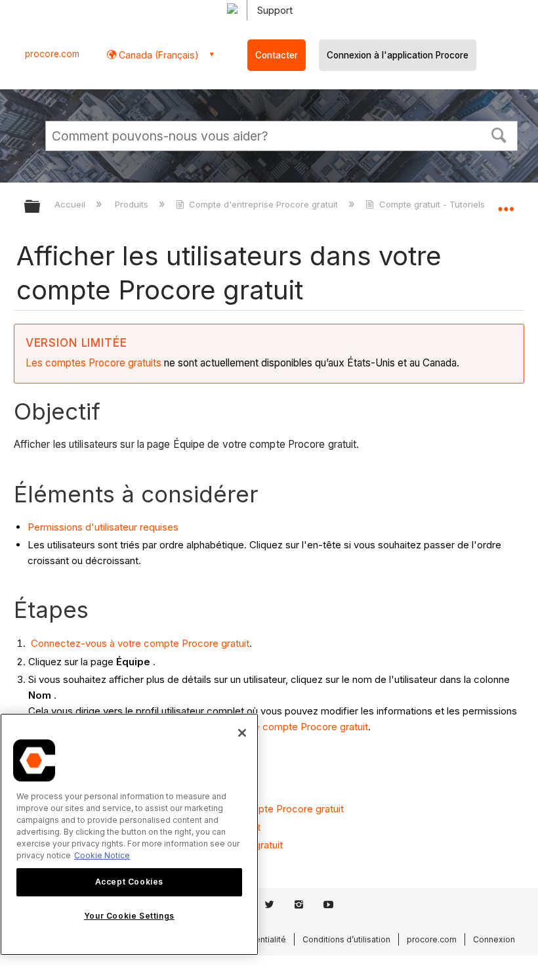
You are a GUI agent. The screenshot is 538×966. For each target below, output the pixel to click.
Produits (133, 204)
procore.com (52, 54)
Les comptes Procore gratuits (93, 363)
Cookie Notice (102, 855)
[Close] (242, 732)
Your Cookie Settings (129, 916)
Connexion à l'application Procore (397, 55)
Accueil (71, 204)
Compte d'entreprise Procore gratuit (263, 204)
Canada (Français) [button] (157, 54)
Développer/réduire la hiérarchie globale (40, 207)
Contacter (276, 55)
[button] (499, 134)
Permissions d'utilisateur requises (103, 527)
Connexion (494, 939)
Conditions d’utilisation (346, 939)
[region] (129, 834)
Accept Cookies (129, 882)
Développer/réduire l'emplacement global (506, 202)
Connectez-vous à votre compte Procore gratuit (138, 643)
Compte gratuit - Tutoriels (432, 204)
